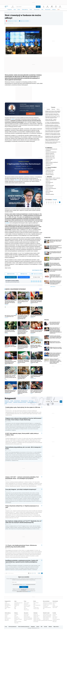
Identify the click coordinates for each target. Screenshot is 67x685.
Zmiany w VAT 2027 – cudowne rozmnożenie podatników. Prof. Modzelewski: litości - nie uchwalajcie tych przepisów (52, 120)
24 (46, 202)
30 (59, 202)
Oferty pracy (54, 621)
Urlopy (15, 606)
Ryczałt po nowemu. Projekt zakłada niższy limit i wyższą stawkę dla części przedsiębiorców (52, 143)
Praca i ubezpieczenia (37, 605)
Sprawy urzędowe (26, 606)
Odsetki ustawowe (46, 619)
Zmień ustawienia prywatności (23, 626)
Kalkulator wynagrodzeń (50, 153)
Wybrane (58, 109)
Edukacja (54, 9)
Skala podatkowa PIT (49, 182)
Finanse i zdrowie (36, 608)
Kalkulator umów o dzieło (50, 156)
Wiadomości (54, 602)
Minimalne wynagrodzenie (47, 615)
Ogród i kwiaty (55, 607)
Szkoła (15, 615)
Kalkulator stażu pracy (37, 619)
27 (53, 202)
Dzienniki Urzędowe (27, 616)
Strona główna (7, 12)
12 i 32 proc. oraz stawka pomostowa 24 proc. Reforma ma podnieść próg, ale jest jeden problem (52, 123)
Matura (15, 620)
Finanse (54, 605)
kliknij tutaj (29, 591)
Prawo (31, 9)
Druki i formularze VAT (49, 173)
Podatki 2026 (47, 237)
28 (55, 202)
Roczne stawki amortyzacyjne (51, 188)
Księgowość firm (8, 601)
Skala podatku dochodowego (47, 620)
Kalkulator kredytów (49, 159)
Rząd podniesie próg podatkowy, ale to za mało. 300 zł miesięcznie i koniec (52, 117)
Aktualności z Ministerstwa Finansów (19, 402)
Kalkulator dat (48, 165)
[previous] (28, 573)
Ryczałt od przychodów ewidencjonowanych (50, 186)
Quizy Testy (48, 192)
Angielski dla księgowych (31, 402)
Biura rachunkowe (46, 601)
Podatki (6, 602)
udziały (12, 119)
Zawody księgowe (7, 607)
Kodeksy (25, 620)
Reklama (50, 626)
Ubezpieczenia (16, 605)
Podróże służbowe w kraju (47, 614)
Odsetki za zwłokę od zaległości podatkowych (51, 180)
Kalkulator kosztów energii (50, 157)
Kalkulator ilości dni (49, 163)
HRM (15, 608)
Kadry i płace (7, 619)
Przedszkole (16, 614)
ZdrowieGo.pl (55, 614)
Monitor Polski (26, 615)
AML (43, 608)
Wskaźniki (49, 176)
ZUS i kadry (6, 606)
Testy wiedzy (16, 622)
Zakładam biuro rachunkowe (47, 602)
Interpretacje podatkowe (50, 194)
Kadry (15, 9)
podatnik (7, 222)
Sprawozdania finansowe (47, 607)
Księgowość (10, 9)
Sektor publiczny (25, 9)
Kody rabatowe (55, 616)
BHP (15, 607)
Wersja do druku (12, 273)
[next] (42, 573)
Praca (25, 607)
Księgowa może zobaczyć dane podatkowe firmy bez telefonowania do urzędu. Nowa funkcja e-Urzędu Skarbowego (52, 112)
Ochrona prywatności (12, 626)
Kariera (37, 626)
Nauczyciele (16, 616)
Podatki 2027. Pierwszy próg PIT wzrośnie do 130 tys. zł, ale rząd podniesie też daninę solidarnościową (53, 134)
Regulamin (33, 626)
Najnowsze (53, 109)
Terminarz (49, 199)
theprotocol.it (55, 620)
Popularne (48, 109)
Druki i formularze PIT (49, 171)
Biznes (19, 9)
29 (57, 202)
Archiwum (54, 615)
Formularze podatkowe (50, 174)
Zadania (6, 616)
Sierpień (55, 199)
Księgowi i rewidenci (8, 402)
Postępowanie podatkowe (50, 170)
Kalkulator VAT (48, 160)
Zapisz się (30, 113)
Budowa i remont (55, 606)
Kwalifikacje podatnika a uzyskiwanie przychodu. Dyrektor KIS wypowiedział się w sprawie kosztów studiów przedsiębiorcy (53, 126)
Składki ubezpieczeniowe (47, 616)
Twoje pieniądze (37, 9)
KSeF (58, 9)
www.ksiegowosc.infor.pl (37, 270)
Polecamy (46, 319)
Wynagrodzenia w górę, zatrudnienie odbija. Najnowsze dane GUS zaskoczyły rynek (53, 137)
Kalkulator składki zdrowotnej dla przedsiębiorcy (51, 150)
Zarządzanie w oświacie (18, 619)
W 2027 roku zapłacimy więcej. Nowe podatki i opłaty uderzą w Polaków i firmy (52, 114)
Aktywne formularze (51, 167)
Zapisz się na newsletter (38, 273)
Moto (42, 9)
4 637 (39, 573)
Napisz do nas (24, 273)
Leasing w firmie (36, 607)
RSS (41, 626)
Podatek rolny (48, 189)
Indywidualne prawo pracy (18, 602)
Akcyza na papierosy (49, 191)
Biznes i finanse (36, 602)
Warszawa (29, 166)
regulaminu (24, 584)
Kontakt (45, 626)
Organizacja (7, 614)
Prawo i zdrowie (26, 609)
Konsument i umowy (27, 605)
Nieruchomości (47, 9)
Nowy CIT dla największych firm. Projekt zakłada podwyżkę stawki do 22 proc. (52, 140)
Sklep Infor (25, 608)
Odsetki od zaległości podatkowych (52, 162)
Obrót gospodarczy (8, 605)
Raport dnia (16, 12)
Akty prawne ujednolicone (28, 619)
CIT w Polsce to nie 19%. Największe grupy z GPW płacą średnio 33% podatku (52, 128)
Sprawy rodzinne (26, 602)
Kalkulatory (49, 147)
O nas (6, 626)
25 (48, 202)
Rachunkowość (48, 168)
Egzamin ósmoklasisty (17, 621)
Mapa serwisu (56, 626)
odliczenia (17, 179)
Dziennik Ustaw (26, 614)
